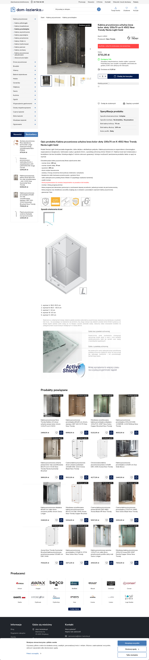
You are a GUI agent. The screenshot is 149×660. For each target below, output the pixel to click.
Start (42, 17)
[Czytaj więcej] (74, 609)
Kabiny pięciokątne (21, 35)
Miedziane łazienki (19, 120)
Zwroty (13, 637)
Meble (15, 79)
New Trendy (110, 39)
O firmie (99, 2)
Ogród (15, 99)
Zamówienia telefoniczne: (27, 2)
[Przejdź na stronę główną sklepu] (27, 9)
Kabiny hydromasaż (21, 44)
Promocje (82, 2)
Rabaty (135, 2)
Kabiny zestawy (20, 50)
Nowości (91, 2)
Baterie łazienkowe (20, 74)
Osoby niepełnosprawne (22, 108)
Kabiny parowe (19, 47)
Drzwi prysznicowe (20, 62)
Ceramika (16, 83)
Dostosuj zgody (131, 649)
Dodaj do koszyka (124, 76)
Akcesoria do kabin (21, 58)
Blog (12, 629)
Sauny (15, 91)
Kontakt (108, 2)
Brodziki (16, 66)
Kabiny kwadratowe (21, 26)
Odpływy (16, 87)
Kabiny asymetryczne (22, 32)
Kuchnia (16, 95)
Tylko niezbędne (132, 655)
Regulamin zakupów (18, 633)
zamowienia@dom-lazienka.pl (79, 636)
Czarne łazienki (18, 112)
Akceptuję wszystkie (132, 643)
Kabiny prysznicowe (53, 17)
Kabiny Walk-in (20, 41)
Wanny (15, 70)
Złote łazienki (18, 116)
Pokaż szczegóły (33, 653)
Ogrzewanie (17, 124)
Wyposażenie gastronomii (22, 103)
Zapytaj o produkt (132, 103)
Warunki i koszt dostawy (122, 2)
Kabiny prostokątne (70, 17)
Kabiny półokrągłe (21, 23)
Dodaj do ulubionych (108, 103)
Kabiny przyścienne (21, 38)
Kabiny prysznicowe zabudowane (21, 54)
